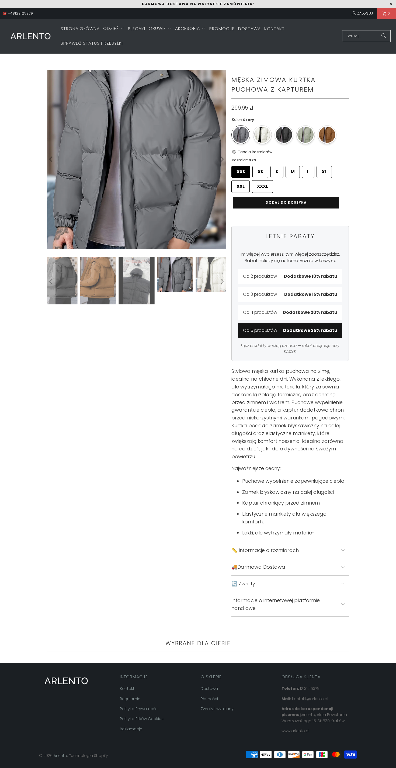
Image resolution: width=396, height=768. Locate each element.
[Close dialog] (286, 321)
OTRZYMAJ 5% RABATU (246, 403)
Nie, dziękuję (246, 420)
